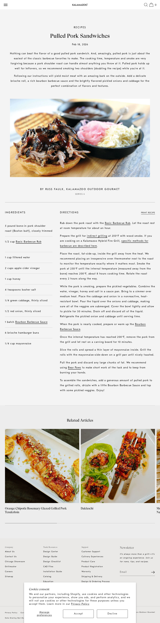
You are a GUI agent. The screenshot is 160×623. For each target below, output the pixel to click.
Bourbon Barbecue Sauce (31, 322)
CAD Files (48, 566)
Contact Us (11, 556)
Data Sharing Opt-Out (15, 618)
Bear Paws (74, 367)
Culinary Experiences (92, 556)
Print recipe (148, 213)
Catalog (47, 576)
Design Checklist (52, 561)
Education (48, 581)
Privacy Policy (80, 604)
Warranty (86, 571)
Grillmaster (11, 566)
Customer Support (91, 551)
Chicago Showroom (15, 561)
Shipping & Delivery (92, 576)
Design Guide (50, 556)
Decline (112, 613)
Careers (9, 571)
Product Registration (92, 566)
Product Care (88, 561)
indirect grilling (97, 236)
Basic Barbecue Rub (28, 241)
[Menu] (7, 4)
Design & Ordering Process (96, 581)
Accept (78, 613)
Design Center (50, 551)
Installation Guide (52, 571)
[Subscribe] (151, 572)
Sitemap (9, 576)
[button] (145, 4)
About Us (10, 551)
